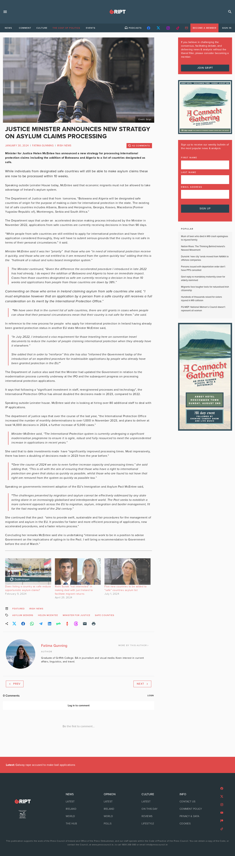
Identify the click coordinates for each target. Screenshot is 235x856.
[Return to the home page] (22, 801)
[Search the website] (229, 11)
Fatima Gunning (43, 145)
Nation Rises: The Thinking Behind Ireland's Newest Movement (203, 248)
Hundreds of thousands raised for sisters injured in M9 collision (201, 298)
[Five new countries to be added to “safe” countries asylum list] (127, 571)
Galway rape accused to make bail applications (40, 765)
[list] (79, 809)
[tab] (8, 28)
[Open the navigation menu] (5, 11)
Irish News (64, 145)
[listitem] (79, 801)
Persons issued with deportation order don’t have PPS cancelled (203, 268)
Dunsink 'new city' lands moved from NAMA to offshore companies (205, 258)
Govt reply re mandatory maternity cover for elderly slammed (203, 278)
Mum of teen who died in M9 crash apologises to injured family (204, 238)
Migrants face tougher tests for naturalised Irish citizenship (205, 288)
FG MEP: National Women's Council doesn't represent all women (203, 309)
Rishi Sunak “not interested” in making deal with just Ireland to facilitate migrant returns (74, 590)
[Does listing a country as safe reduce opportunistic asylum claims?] (28, 571)
